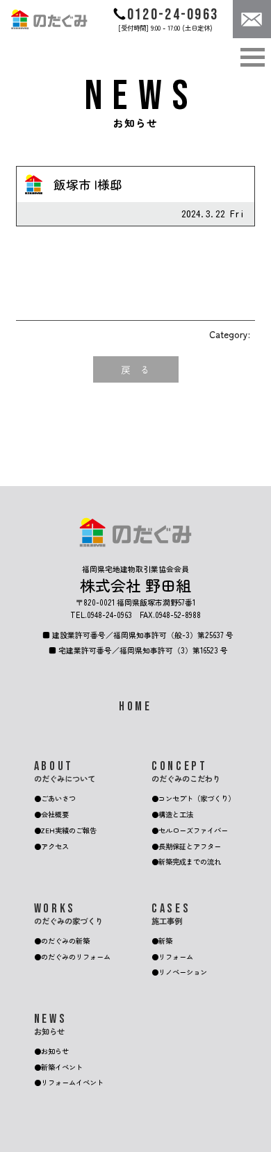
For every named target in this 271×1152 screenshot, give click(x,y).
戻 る (135, 369)
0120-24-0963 (172, 15)
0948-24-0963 (109, 614)
